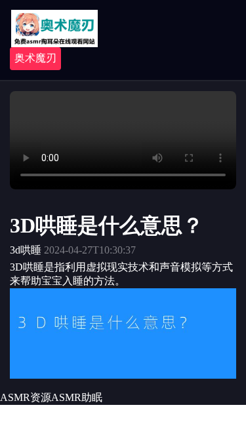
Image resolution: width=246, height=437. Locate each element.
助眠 (91, 397)
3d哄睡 (25, 250)
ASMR (66, 397)
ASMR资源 (25, 397)
